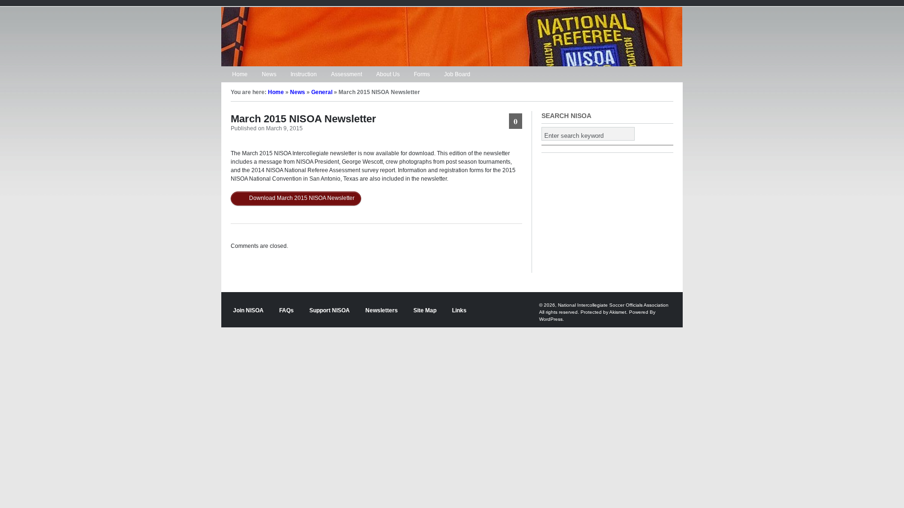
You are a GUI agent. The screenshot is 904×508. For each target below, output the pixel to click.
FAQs (286, 310)
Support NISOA (329, 310)
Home (240, 74)
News (269, 74)
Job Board (457, 74)
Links (459, 310)
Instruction (304, 74)
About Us (388, 74)
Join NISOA (248, 310)
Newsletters (381, 310)
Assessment (346, 74)
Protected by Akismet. (604, 312)
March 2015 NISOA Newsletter (303, 119)
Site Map (424, 310)
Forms (422, 74)
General (321, 92)
